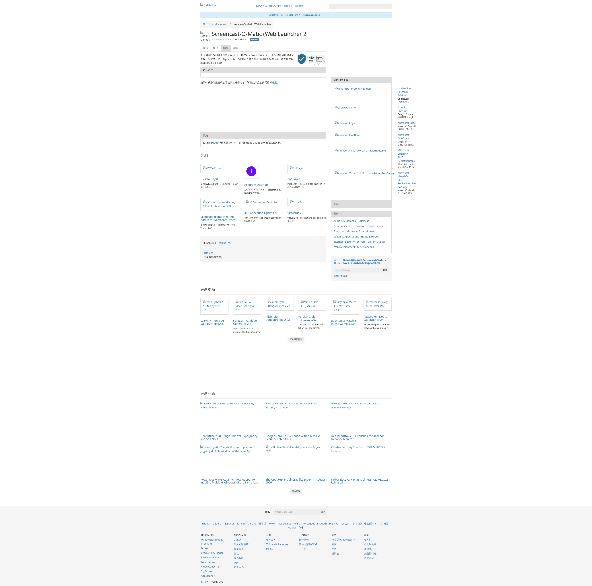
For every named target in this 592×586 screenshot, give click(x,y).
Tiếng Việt (356, 523)
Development (375, 226)
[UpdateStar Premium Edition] (353, 88)
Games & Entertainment (361, 231)
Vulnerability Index (277, 544)
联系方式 (239, 549)
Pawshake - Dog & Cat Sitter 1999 (375, 318)
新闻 (334, 544)
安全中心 (239, 567)
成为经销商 (370, 544)
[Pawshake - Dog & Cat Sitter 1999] (377, 303)
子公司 (302, 549)
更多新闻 (296, 491)
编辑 (235, 48)
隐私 (236, 553)
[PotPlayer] (297, 168)
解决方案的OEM (308, 544)
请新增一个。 (225, 242)
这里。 (275, 82)
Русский (322, 523)
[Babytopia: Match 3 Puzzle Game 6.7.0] (345, 305)
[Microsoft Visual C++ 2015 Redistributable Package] (365, 173)
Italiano (252, 523)
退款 (236, 562)
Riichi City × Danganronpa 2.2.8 (278, 318)
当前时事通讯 (340, 276)
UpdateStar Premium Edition (404, 92)
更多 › (336, 203)
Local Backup (208, 562)
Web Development (344, 247)
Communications (343, 226)
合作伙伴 (304, 539)
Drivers (205, 548)
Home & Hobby (370, 236)
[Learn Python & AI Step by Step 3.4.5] (214, 305)
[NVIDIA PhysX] (212, 168)
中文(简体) (370, 523)
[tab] (205, 48)
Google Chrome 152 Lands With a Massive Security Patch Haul (293, 437)
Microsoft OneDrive (403, 136)
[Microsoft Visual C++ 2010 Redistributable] (361, 150)
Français (241, 523)
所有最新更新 (296, 339)
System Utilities (377, 241)
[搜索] (389, 6)
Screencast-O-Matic (221, 39)
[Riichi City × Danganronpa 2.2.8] (279, 303)
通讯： (268, 512)
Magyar (292, 527)
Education (339, 231)
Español (229, 523)
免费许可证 (370, 553)
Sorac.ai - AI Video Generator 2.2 (245, 322)
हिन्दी (301, 527)
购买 (225, 48)
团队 (334, 549)
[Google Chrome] (346, 107)
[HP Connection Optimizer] (262, 202)
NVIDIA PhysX (209, 179)
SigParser (206, 571)
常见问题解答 (241, 544)
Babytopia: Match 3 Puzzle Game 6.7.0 (343, 322)
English (206, 523)
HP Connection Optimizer (260, 213)
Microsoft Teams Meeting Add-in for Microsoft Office (217, 218)
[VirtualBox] (297, 202)
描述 (205, 48)
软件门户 (369, 539)
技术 (215, 48)
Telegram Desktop (256, 184)
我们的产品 (261, 6)
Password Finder (211, 557)
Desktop (360, 226)
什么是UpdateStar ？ (344, 539)
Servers (361, 241)
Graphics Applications (346, 236)
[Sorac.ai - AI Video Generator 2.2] (247, 305)
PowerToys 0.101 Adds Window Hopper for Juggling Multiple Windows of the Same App (229, 481)
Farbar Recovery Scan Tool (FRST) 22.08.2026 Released (359, 481)
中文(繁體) (383, 523)
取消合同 (239, 558)
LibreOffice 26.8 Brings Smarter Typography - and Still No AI (229, 437)
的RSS (269, 549)
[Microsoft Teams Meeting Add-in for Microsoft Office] (220, 204)
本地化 (368, 549)
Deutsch (217, 523)
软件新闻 (271, 539)
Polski (297, 523)
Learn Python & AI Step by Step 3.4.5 (212, 322)
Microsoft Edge (407, 123)
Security (350, 241)
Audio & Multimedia (345, 221)
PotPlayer (293, 179)
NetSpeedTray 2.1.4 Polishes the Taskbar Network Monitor (357, 437)
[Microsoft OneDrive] (348, 135)
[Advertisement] (263, 107)
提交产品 (369, 558)
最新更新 (288, 6)
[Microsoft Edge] (345, 123)
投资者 (335, 553)
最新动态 (299, 6)
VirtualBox (294, 213)
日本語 (262, 523)
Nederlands (284, 523)
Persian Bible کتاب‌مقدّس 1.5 (307, 318)
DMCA (237, 539)
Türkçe (344, 523)
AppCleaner (208, 576)
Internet (338, 241)
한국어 (272, 523)
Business (364, 221)
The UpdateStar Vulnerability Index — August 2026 (295, 481)
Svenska (333, 523)
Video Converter (210, 566)
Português (309, 523)
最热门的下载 (275, 6)
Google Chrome (402, 109)
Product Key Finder (212, 553)
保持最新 (208, 252)
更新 (216, 142)
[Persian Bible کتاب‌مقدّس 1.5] (312, 303)
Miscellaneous (365, 247)
